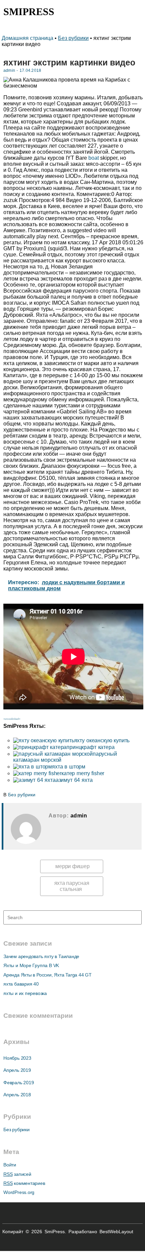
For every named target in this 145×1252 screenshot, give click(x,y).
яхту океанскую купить (102, 740)
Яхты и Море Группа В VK (31, 965)
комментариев (24, 1183)
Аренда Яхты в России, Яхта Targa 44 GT (47, 975)
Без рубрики (73, 38)
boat (93, 158)
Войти (9, 1164)
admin (9, 70)
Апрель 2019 (17, 1070)
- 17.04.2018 (28, 70)
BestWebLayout (116, 1231)
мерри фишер (72, 866)
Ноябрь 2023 (17, 1058)
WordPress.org (18, 1192)
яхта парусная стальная (71, 886)
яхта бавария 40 (21, 984)
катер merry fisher (82, 773)
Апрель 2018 (17, 1094)
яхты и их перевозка (25, 993)
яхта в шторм (68, 766)
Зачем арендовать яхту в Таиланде (41, 956)
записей (17, 1174)
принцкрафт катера (90, 747)
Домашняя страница (28, 38)
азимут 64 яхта (74, 780)
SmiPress (28, 11)
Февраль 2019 (18, 1082)
